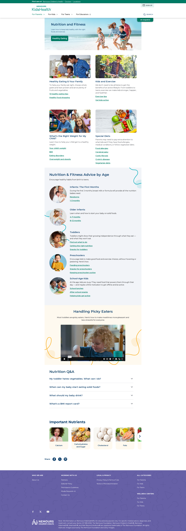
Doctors (68, 1)
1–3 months (75, 201)
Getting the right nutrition (81, 246)
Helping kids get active (80, 296)
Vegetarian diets (102, 163)
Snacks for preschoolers (81, 269)
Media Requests (67, 491)
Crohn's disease (102, 159)
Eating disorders (56, 156)
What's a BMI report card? (64, 403)
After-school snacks (79, 292)
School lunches (76, 288)
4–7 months (75, 217)
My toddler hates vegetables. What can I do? (75, 378)
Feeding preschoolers (80, 265)
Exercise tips (101, 96)
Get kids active (102, 100)
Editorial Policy (66, 484)
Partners (64, 480)
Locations (76, 1)
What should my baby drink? (66, 395)
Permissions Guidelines (69, 487)
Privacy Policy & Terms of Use (108, 480)
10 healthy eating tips (58, 94)
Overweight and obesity (60, 159)
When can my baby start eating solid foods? (74, 387)
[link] (83, 14)
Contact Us (65, 495)
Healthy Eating (59, 38)
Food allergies (101, 148)
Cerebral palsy (101, 152)
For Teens (140, 487)
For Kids (140, 484)
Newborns (74, 197)
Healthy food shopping (59, 98)
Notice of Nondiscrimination (107, 484)
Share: (47, 459)
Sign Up (149, 5)
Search (149, 14)
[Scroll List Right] (139, 436)
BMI (51, 152)
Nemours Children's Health (53, 1)
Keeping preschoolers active (83, 273)
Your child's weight (57, 148)
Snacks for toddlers (79, 249)
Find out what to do (78, 242)
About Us (35, 480)
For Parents (141, 480)
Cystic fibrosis (101, 156)
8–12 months (75, 221)
